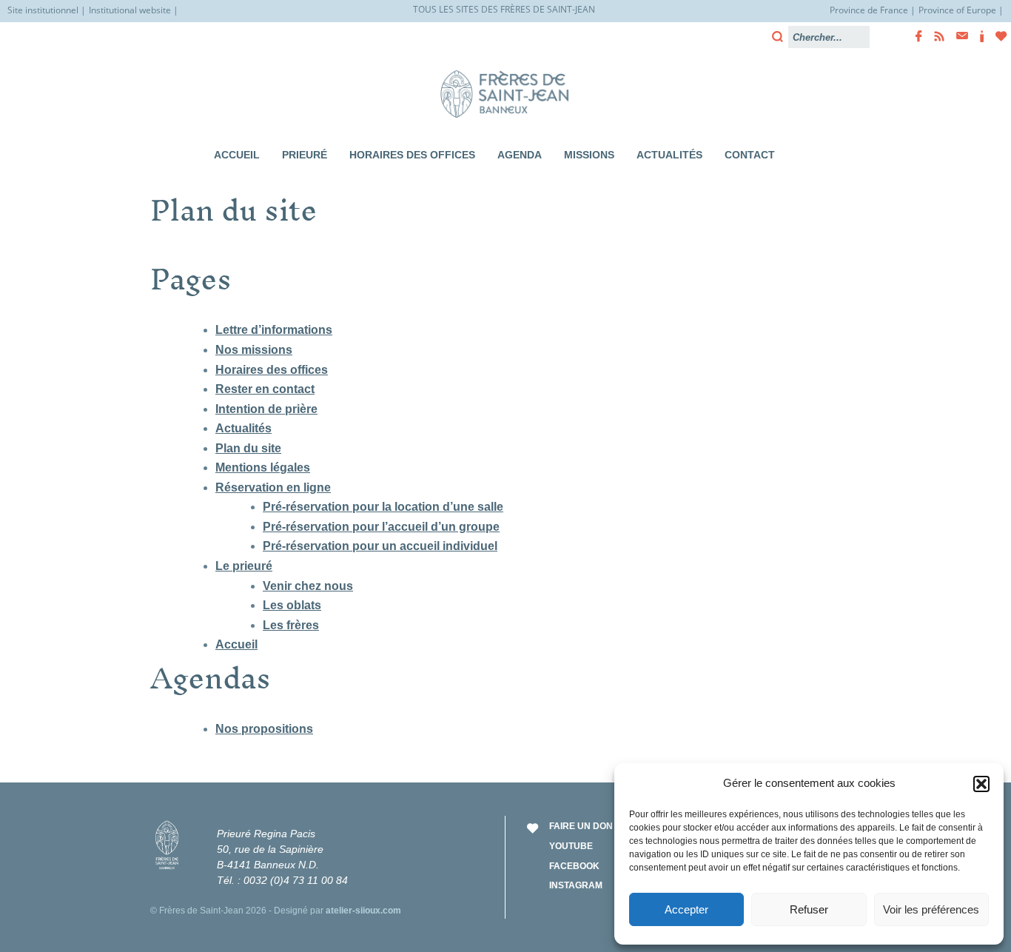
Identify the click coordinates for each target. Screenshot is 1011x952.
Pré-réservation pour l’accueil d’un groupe (381, 526)
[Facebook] (914, 36)
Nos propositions (264, 729)
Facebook (574, 866)
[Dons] (997, 36)
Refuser (809, 909)
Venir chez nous (308, 586)
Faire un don (581, 826)
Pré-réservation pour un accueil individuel (380, 546)
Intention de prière (266, 409)
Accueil (237, 155)
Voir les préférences (931, 909)
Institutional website (130, 10)
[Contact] (957, 36)
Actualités (669, 155)
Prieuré (304, 155)
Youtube (571, 846)
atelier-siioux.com (363, 910)
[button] (981, 784)
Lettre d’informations (273, 330)
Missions (589, 155)
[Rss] (934, 36)
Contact (750, 155)
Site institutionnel (42, 10)
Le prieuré (243, 566)
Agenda (519, 155)
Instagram (575, 885)
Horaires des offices (412, 155)
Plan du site (248, 448)
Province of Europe (957, 10)
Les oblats (292, 605)
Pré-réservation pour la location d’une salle (383, 506)
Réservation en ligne (273, 487)
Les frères (291, 625)
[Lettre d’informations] (977, 36)
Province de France (869, 10)
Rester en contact (265, 389)
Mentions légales (262, 467)
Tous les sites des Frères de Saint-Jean (504, 9)
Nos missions (253, 349)
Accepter (686, 909)
